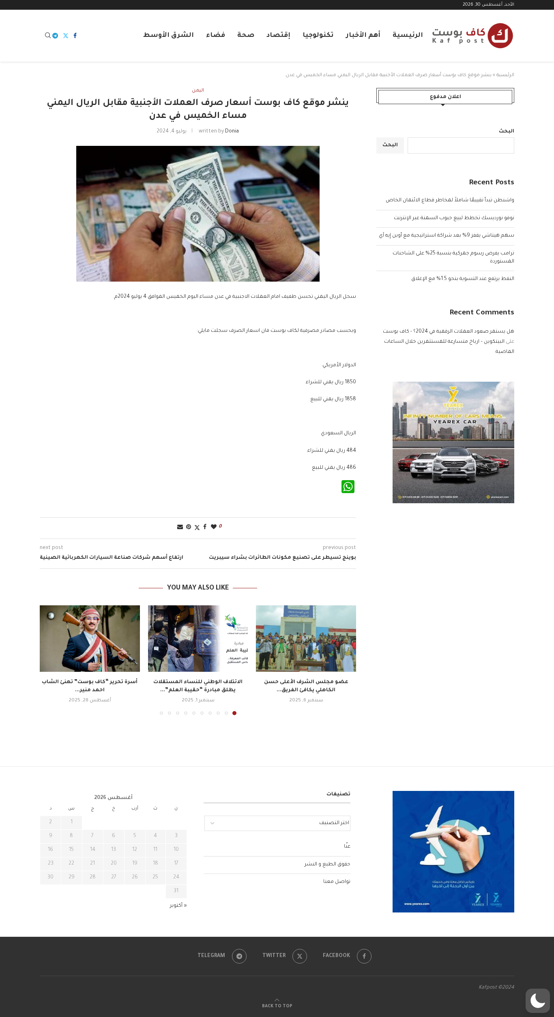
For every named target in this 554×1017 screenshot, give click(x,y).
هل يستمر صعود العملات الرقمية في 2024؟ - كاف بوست (448, 332)
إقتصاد (278, 35)
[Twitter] (65, 35)
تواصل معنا (336, 882)
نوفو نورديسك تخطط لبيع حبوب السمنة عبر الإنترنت (454, 218)
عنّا (347, 847)
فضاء (215, 35)
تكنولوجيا (318, 35)
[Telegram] (55, 35)
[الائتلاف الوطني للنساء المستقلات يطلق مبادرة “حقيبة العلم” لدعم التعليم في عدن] (198, 638)
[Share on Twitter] (197, 528)
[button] (51, 660)
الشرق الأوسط (168, 35)
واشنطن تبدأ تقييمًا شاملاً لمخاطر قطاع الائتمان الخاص (450, 200)
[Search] (48, 35)
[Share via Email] (180, 528)
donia (232, 132)
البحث (506, 132)
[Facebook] (75, 35)
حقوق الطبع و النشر (327, 864)
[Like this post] (214, 528)
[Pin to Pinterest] (188, 528)
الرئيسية (408, 35)
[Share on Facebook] (204, 528)
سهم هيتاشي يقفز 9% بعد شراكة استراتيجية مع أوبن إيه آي (446, 236)
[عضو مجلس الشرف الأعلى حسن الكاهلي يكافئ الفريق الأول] (306, 638)
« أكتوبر (178, 906)
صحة (245, 35)
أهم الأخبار (363, 35)
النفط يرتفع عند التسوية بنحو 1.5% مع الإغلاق (462, 279)
